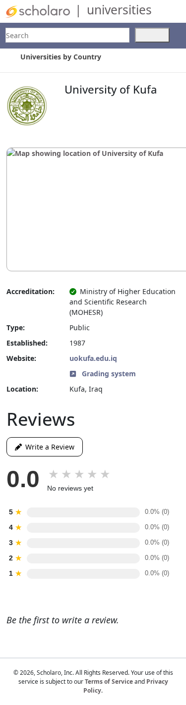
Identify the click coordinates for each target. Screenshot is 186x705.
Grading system (108, 373)
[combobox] (67, 35)
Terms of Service (109, 681)
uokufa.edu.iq (93, 358)
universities (119, 9)
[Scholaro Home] (37, 10)
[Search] (152, 35)
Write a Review (48, 447)
